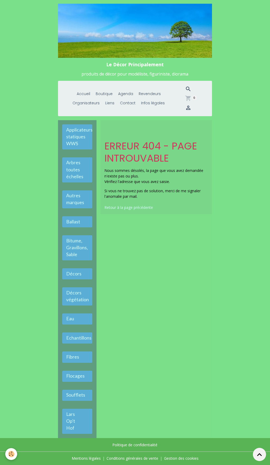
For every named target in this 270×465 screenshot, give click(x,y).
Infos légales (153, 103)
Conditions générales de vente (132, 458)
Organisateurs (86, 103)
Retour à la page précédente (128, 207)
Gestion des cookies (181, 458)
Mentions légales (86, 458)
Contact (128, 103)
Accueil (83, 93)
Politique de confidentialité (134, 444)
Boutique (104, 93)
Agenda (125, 93)
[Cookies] (11, 454)
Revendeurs (150, 93)
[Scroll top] (259, 454)
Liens (109, 103)
